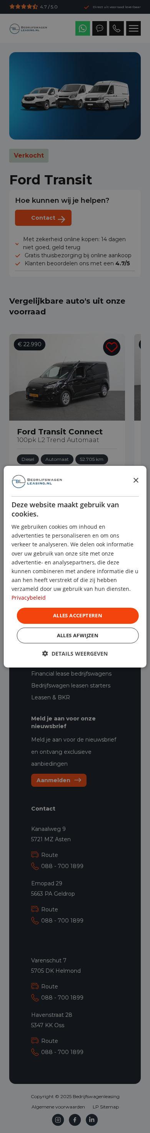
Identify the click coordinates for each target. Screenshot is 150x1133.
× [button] (135, 480)
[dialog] (75, 566)
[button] (75, 653)
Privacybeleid (29, 597)
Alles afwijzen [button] (78, 635)
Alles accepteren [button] (77, 615)
